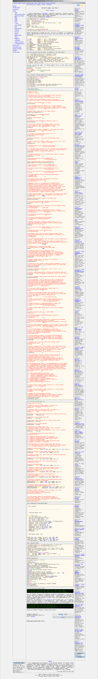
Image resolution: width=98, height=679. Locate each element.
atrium (82, 554)
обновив (48, 16)
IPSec (76, 220)
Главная (15, 3)
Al (81, 219)
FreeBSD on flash (79, 228)
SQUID (16, 18)
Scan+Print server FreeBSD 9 (79, 26)
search (35, 3)
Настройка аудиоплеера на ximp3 (78, 253)
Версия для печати (50, 3)
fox (82, 131)
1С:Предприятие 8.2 (19, 43)
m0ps (82, 604)
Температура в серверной (78, 178)
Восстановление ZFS (79, 145)
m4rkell (77, 191)
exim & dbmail (18, 25)
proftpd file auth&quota (78, 301)
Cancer (82, 251)
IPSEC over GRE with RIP (78, 606)
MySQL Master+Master (78, 329)
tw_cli (76, 312)
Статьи (23, 3)
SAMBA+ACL (17, 38)
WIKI (39, 3)
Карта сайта (16, 45)
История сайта (16, 7)
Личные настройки (17, 48)
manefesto (77, 47)
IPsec (16, 21)
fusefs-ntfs (78, 452)
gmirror (16, 33)
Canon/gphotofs (78, 208)
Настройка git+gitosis (78, 49)
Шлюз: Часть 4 (78, 360)
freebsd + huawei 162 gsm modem (79, 631)
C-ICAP (16, 23)
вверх (50, 661)
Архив (14, 10)
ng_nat (76, 89)
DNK (82, 564)
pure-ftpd (44, 13)
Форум (19, 3)
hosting (43, 3)
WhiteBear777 (78, 616)
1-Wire (76, 162)
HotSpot (77, 498)
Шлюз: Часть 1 (78, 398)
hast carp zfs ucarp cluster (78, 133)
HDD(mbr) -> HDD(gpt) (78, 573)
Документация (30, 3)
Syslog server (78, 192)
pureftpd (17, 30)
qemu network (78, 617)
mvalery (77, 571)
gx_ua (82, 451)
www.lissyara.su (31, 4)
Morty (82, 407)
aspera (82, 347)
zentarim (77, 24)
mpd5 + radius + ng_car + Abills (79, 432)
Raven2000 (77, 592)
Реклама (15, 50)
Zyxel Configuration (78, 115)
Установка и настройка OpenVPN (79, 271)
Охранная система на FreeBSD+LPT (79, 76)
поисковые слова (17, 47)
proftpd (48, 599)
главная (38, 4)
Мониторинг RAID (79, 643)
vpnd (16, 26)
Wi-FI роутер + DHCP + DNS (78, 59)
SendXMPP (77, 585)
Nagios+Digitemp (79, 100)
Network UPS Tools (79, 593)
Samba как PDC (18, 28)
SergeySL (77, 538)
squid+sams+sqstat (79, 423)
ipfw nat (77, 489)
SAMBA (16, 20)
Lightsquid (17, 40)
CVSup (16, 12)
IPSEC (16, 36)
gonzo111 (77, 299)
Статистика (15, 9)
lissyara (52, 10)
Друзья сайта (16, 52)
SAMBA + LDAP (18, 35)
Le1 (82, 113)
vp (81, 629)
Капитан (77, 99)
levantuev (77, 497)
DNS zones (77, 338)
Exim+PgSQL (77, 565)
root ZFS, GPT (78, 241)
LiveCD (76, 464)
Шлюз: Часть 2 (78, 384)
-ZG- (82, 74)
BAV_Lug (77, 520)
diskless (17, 31)
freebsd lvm (78, 288)
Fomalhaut (77, 240)
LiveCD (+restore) (19, 41)
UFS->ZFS (77, 441)
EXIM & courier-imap (20, 14)
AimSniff (77, 539)
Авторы (14, 5)
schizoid (77, 430)
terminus (77, 88)
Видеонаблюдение (79, 521)
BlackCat (77, 37)
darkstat (77, 408)
